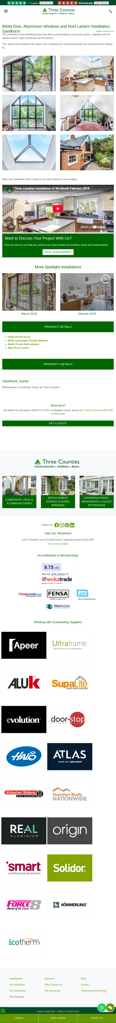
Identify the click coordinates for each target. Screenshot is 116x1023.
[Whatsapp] (102, 1007)
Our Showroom (18, 990)
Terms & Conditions (46, 1011)
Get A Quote (58, 423)
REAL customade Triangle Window (28, 340)
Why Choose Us (53, 984)
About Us (50, 978)
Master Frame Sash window (23, 344)
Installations (16, 978)
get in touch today (89, 410)
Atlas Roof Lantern (18, 348)
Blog (83, 978)
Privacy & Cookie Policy (68, 1011)
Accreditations (17, 984)
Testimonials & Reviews (94, 990)
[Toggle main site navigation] (6, 11)
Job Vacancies (52, 990)
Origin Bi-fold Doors (19, 337)
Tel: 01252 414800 (58, 544)
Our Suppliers (17, 996)
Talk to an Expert (58, 252)
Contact (85, 984)
